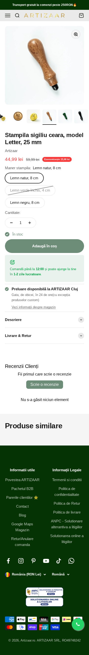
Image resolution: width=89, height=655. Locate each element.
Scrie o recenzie (44, 384)
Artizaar (11, 151)
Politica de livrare (67, 512)
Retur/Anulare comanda (22, 542)
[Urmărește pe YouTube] (46, 560)
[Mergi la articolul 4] (49, 117)
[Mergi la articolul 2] (18, 117)
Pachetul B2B (22, 489)
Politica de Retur (67, 503)
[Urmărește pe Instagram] (21, 560)
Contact (22, 506)
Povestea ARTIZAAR (22, 480)
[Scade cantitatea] (11, 223)
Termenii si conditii (67, 480)
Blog (22, 515)
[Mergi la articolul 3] (34, 117)
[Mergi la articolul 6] (81, 117)
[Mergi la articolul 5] (65, 117)
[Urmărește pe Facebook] (8, 560)
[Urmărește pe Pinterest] (33, 560)
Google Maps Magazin (22, 527)
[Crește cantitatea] (29, 223)
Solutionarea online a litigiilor (67, 539)
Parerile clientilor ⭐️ (22, 497)
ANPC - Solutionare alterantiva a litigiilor (67, 524)
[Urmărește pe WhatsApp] (71, 560)
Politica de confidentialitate (66, 492)
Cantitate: (12, 212)
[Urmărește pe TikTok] (58, 560)
